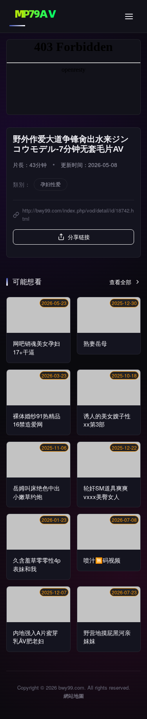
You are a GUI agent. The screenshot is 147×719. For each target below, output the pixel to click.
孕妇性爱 (50, 184)
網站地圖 (74, 695)
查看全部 (120, 282)
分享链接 (79, 237)
